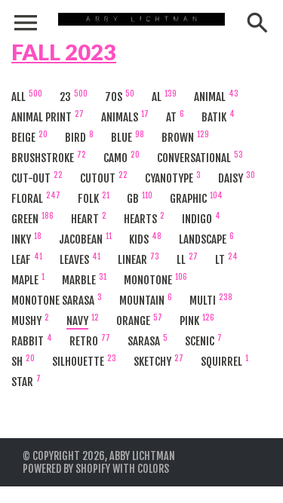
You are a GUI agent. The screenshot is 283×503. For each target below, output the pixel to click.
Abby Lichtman (142, 455)
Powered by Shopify (66, 468)
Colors (153, 468)
